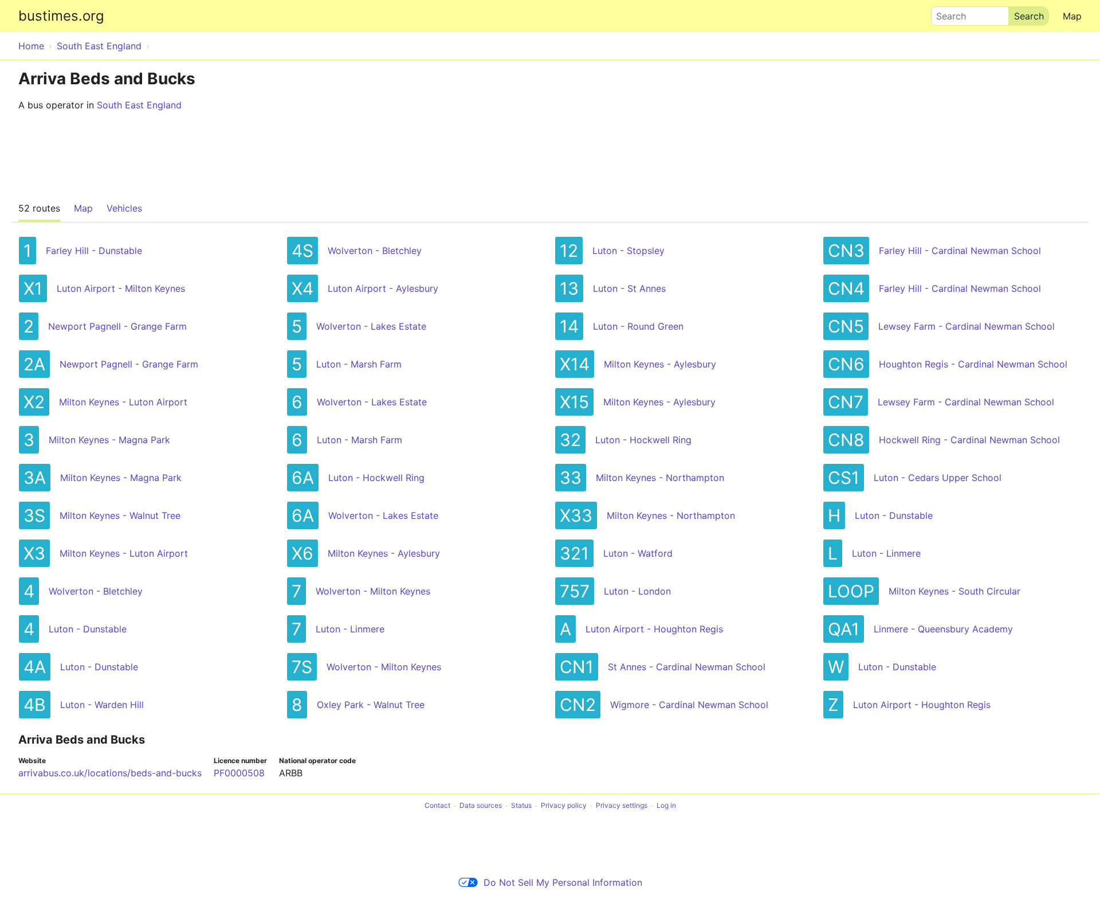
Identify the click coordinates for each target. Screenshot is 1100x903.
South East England (139, 105)
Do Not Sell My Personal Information (563, 882)
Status (521, 806)
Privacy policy (564, 806)
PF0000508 (239, 773)
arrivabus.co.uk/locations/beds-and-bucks (110, 773)
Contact (437, 806)
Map (1072, 16)
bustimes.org (61, 15)
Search (946, 13)
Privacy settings (621, 806)
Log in (666, 806)
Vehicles (124, 208)
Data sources (480, 806)
